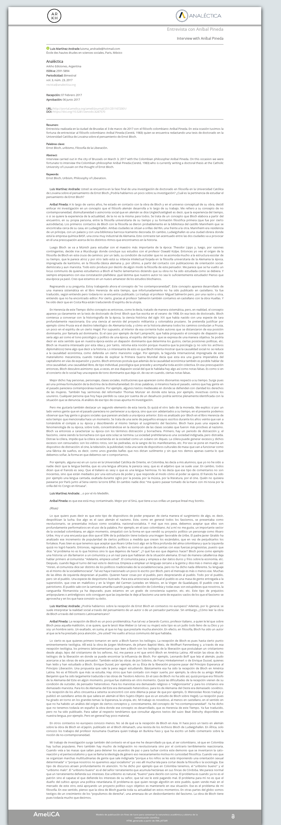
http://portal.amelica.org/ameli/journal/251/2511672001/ (90, 108)
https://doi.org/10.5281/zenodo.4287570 (79, 112)
